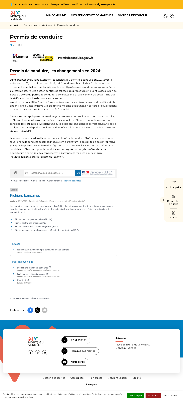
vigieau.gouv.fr (106, 4)
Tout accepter (135, 395)
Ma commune (56, 15)
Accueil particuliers (20, 180)
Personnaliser (170, 395)
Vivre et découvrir (132, 15)
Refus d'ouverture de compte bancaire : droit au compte (43, 249)
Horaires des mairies (83, 351)
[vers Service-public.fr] (97, 173)
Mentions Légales (117, 378)
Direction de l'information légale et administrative (30, 298)
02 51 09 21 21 (79, 340)
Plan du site (95, 378)
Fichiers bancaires (72, 180)
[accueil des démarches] (15, 172)
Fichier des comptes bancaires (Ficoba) (33, 219)
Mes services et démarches (92, 15)
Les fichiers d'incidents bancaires (33, 267)
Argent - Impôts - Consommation (46, 180)
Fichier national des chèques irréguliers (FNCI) (36, 226)
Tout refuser (153, 395)
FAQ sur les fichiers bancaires (31, 274)
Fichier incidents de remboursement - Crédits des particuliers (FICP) (47, 230)
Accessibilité (77, 378)
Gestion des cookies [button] (54, 378)
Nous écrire (78, 362)
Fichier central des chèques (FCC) (31, 223)
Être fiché (22, 280)
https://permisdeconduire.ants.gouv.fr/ (86, 87)
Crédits (137, 378)
